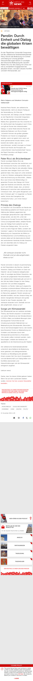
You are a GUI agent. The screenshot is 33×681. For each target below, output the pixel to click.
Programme (31, 8)
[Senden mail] (14, 418)
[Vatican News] (16, 3)
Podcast (28, 8)
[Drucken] (19, 418)
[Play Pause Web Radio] (24, 8)
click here (20, 674)
